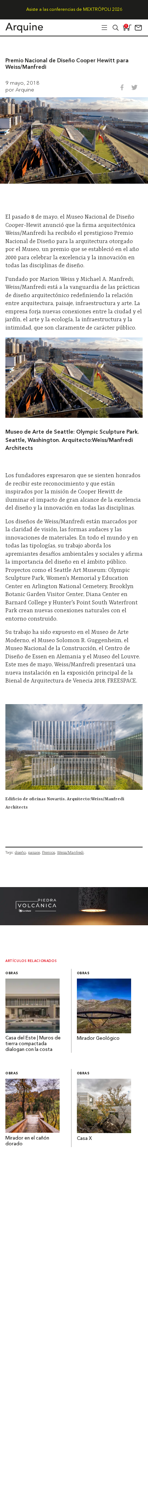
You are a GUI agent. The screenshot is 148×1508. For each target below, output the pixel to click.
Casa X (84, 1138)
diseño (20, 852)
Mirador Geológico (98, 1038)
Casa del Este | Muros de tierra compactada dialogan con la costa (33, 1044)
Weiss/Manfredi (70, 852)
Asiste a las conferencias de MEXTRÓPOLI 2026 (74, 10)
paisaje (34, 852)
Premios (48, 852)
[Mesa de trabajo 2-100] (74, 923)
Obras (11, 973)
